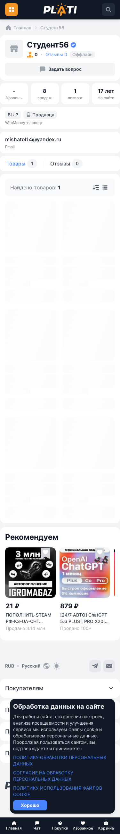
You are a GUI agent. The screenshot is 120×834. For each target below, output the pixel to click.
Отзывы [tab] (64, 163)
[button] (14, 826)
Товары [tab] (19, 163)
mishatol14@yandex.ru (33, 139)
